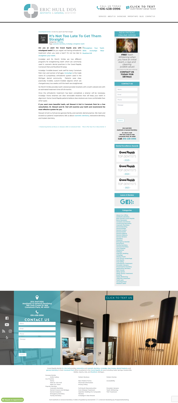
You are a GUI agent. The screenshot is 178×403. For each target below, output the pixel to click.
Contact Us (150, 16)
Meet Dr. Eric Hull (56, 382)
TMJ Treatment (112, 392)
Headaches (120, 250)
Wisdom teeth (121, 283)
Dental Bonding (121, 227)
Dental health (121, 232)
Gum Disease (120, 248)
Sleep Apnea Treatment (124, 273)
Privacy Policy (83, 384)
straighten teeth (79, 44)
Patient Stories (112, 377)
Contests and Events (123, 222)
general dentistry (52, 370)
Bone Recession (121, 220)
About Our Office (122, 215)
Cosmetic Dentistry (122, 225)
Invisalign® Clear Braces (86, 395)
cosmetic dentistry (59, 44)
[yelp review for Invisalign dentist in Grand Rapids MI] (132, 204)
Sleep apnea (120, 272)
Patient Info (133, 16)
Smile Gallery (54, 377)
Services (102, 16)
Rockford (94, 372)
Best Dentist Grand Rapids (125, 218)
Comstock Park (69, 370)
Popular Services (51, 386)
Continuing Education (123, 223)
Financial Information (85, 382)
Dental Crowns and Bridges (59, 390)
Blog (142, 16)
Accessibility (111, 381)
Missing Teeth (121, 257)
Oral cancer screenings (124, 258)
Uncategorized (121, 282)
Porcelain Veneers (122, 265)
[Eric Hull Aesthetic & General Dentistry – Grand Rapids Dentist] (50, 11)
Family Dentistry (122, 245)
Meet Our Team (55, 384)
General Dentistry (122, 247)
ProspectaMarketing (122, 400)
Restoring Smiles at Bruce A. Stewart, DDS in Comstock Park (60, 127)
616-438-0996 (110, 9)
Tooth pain (120, 280)
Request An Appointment (14, 400)
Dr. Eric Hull (66, 368)
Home (52, 381)
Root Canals (120, 270)
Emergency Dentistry (57, 394)
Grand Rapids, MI (96, 370)
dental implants (122, 368)
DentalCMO (92, 400)
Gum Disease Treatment (86, 390)
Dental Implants (121, 235)
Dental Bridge (121, 228)
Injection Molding (122, 253)
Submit (120, 120)
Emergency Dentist (123, 242)
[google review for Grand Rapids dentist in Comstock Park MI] (123, 204)
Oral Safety (120, 262)
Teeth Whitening (122, 277)
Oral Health (120, 260)
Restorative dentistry (123, 268)
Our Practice (49, 379)
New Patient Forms (84, 381)
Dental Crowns (121, 230)
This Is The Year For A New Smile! (93, 127)
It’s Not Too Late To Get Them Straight (75, 37)
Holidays (119, 252)
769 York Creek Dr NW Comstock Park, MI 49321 (37, 306)
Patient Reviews (83, 377)
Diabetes (119, 240)
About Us (112, 16)
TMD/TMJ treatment (123, 278)
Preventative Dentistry (124, 267)
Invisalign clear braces (108, 368)
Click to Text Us (119, 297)
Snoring (119, 275)
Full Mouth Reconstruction (87, 388)
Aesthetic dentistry (122, 217)
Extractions (120, 243)
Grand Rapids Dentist (44, 31)
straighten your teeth (46, 56)
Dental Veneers (121, 237)
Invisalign (60, 42)
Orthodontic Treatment (124, 263)
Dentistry (119, 238)
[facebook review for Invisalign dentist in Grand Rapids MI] (128, 204)
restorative (80, 368)
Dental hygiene (121, 233)
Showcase (121, 16)
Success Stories (50, 375)
